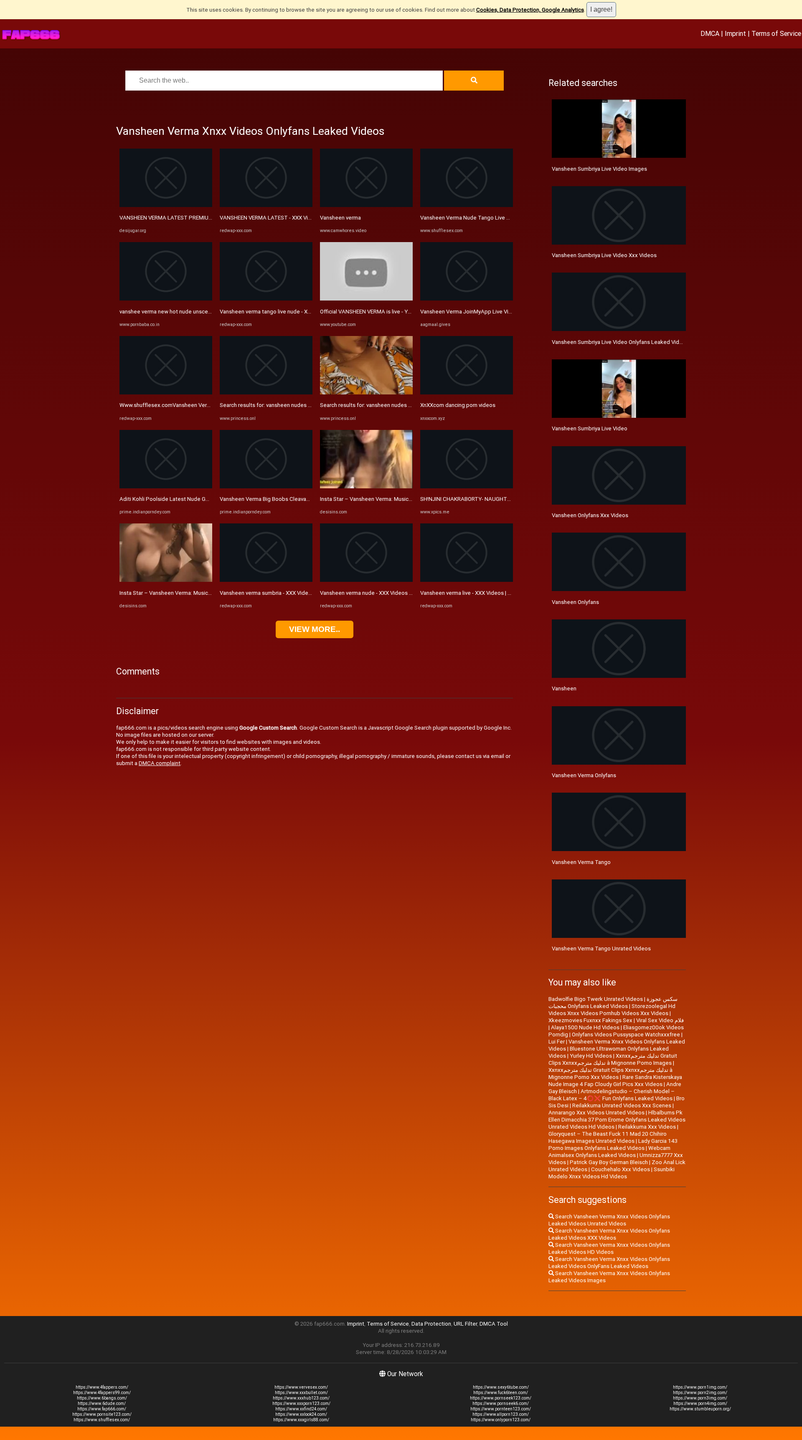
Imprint (735, 33)
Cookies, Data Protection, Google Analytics (530, 9)
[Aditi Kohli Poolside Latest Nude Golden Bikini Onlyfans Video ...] (165, 486)
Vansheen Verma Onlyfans (584, 775)
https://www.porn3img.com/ (700, 1398)
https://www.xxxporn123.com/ (301, 1403)
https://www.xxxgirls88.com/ (301, 1419)
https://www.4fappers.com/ (102, 1387)
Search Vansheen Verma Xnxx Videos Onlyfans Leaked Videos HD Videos (609, 1248)
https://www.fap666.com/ (101, 1409)
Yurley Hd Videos (591, 1055)
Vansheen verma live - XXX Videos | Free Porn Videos (485, 592)
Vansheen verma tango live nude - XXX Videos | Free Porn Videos (300, 311)
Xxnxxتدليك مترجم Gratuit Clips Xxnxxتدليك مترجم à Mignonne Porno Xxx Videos (610, 1073)
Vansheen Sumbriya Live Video (589, 428)
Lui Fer (556, 1041)
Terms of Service (776, 33)
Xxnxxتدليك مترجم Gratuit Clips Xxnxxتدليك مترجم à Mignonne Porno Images (612, 1059)
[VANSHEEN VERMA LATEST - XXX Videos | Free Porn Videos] (266, 205)
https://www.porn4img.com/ (700, 1403)
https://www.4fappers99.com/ (102, 1392)
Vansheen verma (340, 217)
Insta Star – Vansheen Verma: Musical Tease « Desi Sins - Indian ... (200, 592)
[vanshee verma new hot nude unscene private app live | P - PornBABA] (165, 298)
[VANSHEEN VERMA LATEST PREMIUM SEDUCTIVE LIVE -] (165, 205)
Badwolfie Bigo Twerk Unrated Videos (595, 999)
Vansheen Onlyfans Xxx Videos (590, 515)
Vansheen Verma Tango (581, 862)
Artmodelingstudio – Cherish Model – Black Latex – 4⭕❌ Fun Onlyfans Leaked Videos (611, 1095)
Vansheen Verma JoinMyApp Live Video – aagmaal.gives (490, 311)
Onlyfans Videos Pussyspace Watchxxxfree (626, 1034)
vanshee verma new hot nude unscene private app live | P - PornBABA (205, 311)
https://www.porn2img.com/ (700, 1392)
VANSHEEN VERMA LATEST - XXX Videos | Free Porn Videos (294, 217)
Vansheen (564, 688)
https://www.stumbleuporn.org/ (700, 1409)
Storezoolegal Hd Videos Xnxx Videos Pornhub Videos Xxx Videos (611, 1010)
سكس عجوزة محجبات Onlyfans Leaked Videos (613, 1002)
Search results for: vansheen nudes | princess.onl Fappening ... (296, 405)
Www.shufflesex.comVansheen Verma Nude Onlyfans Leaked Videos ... (207, 405)
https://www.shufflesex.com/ (102, 1419)
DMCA (709, 33)
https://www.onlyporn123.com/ (500, 1419)
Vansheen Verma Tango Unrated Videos (601, 948)
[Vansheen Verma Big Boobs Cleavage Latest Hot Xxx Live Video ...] (266, 486)
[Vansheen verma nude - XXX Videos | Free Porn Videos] (366, 580)
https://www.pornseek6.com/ (500, 1403)
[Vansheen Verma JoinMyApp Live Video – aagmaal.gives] (466, 298)
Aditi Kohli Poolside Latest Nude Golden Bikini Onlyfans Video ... (198, 499)
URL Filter (465, 1323)
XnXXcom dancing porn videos (457, 405)
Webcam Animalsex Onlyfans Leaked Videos (609, 1151)
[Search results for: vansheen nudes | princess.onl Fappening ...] (266, 392)
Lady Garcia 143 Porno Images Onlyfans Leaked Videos (613, 1144)
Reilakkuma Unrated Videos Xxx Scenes (621, 1105)
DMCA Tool (494, 1323)
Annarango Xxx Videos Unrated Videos (596, 1112)
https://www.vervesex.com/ (301, 1387)
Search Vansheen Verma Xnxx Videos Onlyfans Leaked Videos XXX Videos (609, 1234)
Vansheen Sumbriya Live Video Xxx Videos (604, 255)
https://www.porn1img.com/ (700, 1387)
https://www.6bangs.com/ (102, 1398)
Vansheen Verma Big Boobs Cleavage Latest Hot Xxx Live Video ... (301, 499)
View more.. (314, 629)
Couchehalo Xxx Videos (620, 1169)
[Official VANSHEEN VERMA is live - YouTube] (366, 298)
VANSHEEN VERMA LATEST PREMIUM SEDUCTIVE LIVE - (188, 217)
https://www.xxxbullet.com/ (301, 1392)
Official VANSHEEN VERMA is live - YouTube (373, 311)
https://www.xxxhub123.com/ (301, 1398)
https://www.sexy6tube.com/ (501, 1387)
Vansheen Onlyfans (575, 602)
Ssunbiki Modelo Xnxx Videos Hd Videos (611, 1173)
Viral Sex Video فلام (660, 1020)
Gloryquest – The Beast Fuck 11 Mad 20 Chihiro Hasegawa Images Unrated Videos (607, 1137)
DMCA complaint (159, 763)
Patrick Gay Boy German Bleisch (609, 1162)
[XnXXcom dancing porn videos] (466, 392)
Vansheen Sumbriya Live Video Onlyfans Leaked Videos (620, 342)
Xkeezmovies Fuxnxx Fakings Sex (590, 1020)
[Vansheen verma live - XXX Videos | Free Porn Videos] (466, 580)
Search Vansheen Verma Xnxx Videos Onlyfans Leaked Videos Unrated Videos (609, 1220)
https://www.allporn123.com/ (500, 1414)
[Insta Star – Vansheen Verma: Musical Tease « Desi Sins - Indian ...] (165, 580)
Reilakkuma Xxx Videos (647, 1126)
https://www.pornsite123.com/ (102, 1414)
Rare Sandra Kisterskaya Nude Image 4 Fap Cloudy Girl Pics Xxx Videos (615, 1081)
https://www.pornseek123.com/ (500, 1398)
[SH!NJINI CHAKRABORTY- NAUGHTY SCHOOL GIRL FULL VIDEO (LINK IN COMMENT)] (466, 486)
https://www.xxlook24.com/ (301, 1414)
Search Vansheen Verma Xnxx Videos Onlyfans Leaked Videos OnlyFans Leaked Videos (609, 1263)
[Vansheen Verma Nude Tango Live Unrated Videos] (466, 205)
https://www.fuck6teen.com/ (500, 1392)
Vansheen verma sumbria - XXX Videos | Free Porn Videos (290, 592)
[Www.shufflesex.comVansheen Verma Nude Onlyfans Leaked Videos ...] (165, 392)
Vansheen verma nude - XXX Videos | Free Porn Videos (387, 592)
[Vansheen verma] (366, 205)
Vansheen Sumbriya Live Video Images (599, 168)
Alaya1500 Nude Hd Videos (585, 1027)
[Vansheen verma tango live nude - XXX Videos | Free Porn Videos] (266, 298)
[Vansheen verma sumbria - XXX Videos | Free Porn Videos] (266, 580)
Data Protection (431, 1323)
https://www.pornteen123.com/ (500, 1409)
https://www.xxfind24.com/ (301, 1409)
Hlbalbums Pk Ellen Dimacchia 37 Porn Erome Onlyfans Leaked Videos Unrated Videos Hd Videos (616, 1119)
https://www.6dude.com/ (102, 1403)
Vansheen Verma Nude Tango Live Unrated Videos (482, 217)
